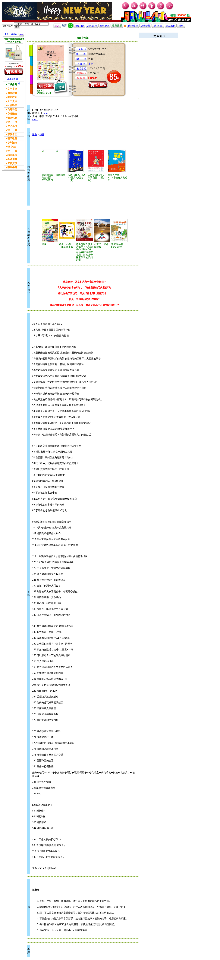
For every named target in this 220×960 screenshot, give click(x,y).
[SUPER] (77, 161)
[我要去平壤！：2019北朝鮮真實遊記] (118, 161)
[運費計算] (145, 27)
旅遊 (34, 134)
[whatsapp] (70, 27)
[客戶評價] (65, 27)
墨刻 (90, 63)
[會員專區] (104, 27)
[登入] (57, 27)
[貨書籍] (117, 27)
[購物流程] (133, 27)
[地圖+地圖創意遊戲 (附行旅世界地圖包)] (14, 52)
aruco (47, 113)
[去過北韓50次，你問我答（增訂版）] (97, 161)
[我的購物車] (134, 9)
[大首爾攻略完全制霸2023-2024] (48, 161)
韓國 (42, 134)
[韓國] (50, 230)
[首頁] (170, 9)
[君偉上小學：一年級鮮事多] (67, 230)
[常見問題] (161, 9)
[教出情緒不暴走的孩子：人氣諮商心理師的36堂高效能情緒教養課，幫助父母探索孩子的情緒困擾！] (84, 230)
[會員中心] (152, 9)
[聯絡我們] (171, 27)
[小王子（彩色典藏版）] (102, 230)
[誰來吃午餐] (119, 230)
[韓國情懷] (61, 161)
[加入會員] (143, 9)
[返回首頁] (181, 27)
